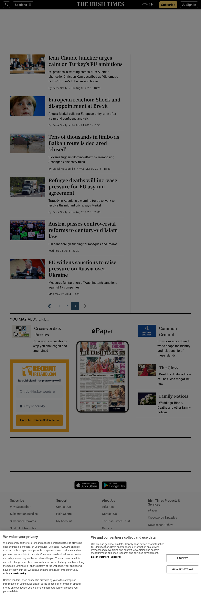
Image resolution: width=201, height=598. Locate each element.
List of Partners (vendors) (106, 556)
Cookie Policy (18, 573)
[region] (100, 564)
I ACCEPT (182, 558)
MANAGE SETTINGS (182, 569)
